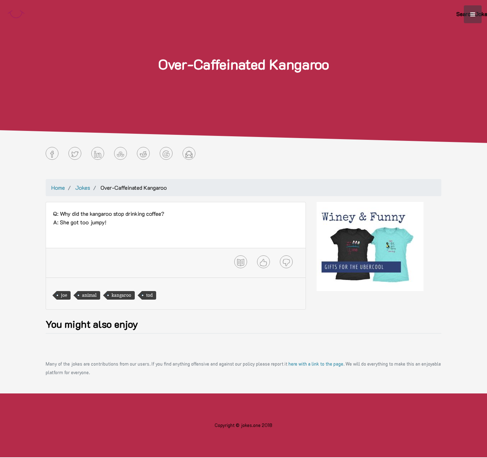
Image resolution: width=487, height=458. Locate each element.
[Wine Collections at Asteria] (370, 245)
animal (89, 295)
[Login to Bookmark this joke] (240, 261)
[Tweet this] (74, 153)
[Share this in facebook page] (52, 153)
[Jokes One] (16, 12)
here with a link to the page (315, 364)
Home (58, 187)
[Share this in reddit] (143, 153)
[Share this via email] (189, 153)
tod (149, 295)
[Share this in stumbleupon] (120, 153)
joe (64, 295)
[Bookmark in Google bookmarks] (166, 153)
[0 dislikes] (286, 261)
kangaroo (121, 295)
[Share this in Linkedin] (97, 153)
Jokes (82, 187)
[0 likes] (263, 261)
